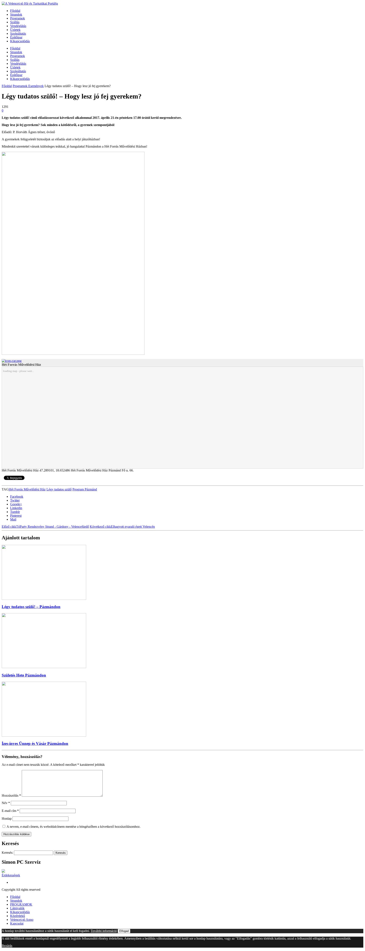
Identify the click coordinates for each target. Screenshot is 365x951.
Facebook (16, 496)
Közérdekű (17, 916)
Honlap (7, 818)
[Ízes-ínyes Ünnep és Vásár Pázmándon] (44, 735)
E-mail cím (10, 811)
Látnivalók (17, 908)
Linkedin (16, 508)
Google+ (16, 504)
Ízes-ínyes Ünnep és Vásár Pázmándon (35, 743)
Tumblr (15, 512)
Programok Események (28, 86)
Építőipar (16, 37)
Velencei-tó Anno (21, 919)
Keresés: (7, 852)
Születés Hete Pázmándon (24, 675)
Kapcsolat (16, 923)
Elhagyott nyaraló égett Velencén (122, 526)
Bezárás (7, 945)
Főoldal (15, 10)
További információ (104, 931)
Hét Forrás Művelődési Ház (27, 489)
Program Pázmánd (84, 489)
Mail (13, 519)
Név (6, 803)
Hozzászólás (11, 795)
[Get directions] (12, 361)
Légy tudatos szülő (59, 489)
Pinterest (16, 515)
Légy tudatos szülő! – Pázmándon (31, 606)
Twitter (15, 500)
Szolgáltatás (18, 33)
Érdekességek (11, 875)
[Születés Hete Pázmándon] (44, 667)
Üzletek (15, 30)
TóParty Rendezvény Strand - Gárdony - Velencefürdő (45, 526)
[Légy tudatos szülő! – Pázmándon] (44, 598)
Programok (17, 18)
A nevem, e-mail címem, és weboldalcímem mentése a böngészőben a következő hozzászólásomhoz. (73, 826)
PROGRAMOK (21, 904)
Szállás (14, 22)
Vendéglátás (18, 26)
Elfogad (124, 931)
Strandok (16, 14)
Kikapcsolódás (20, 41)
